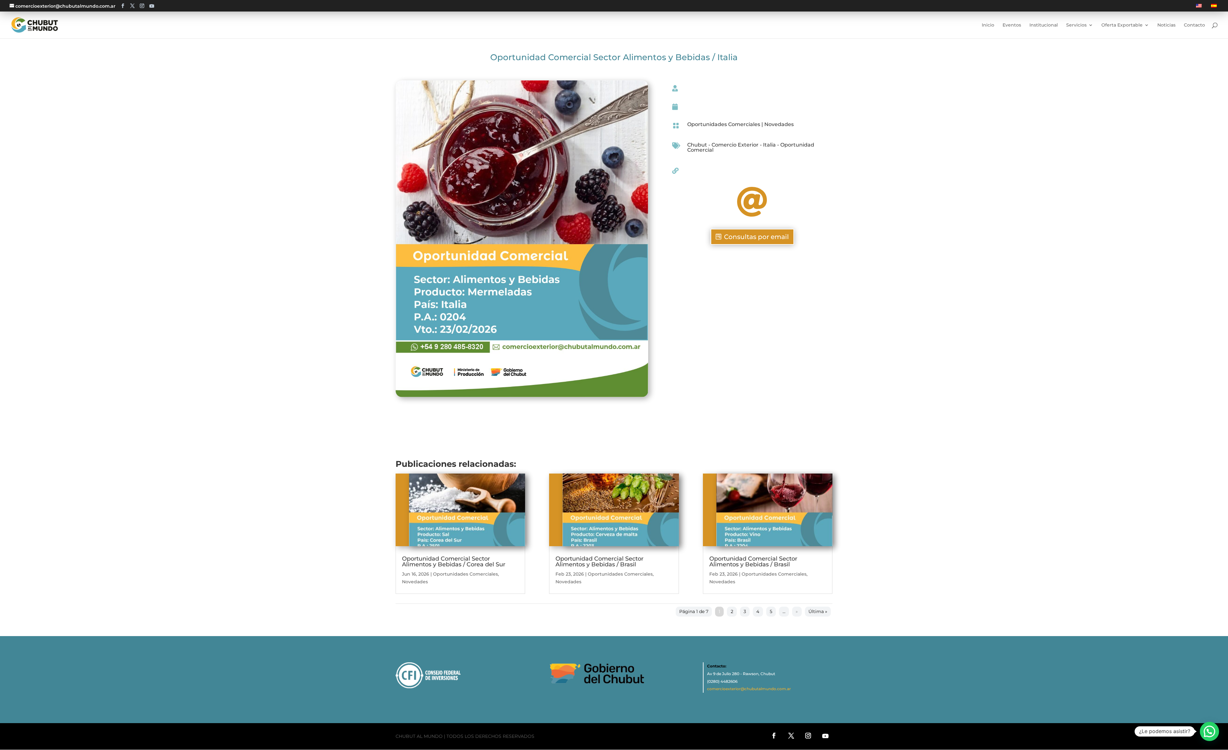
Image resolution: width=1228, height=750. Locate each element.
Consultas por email (756, 237)
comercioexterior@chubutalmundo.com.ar (749, 688)
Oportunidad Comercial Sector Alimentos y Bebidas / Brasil (599, 561)
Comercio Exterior (735, 145)
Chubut (697, 145)
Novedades (779, 124)
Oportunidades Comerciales (723, 124)
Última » (817, 611)
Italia (769, 145)
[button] (1209, 731)
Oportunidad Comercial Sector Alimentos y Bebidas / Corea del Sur (453, 561)
